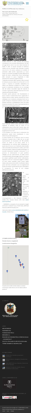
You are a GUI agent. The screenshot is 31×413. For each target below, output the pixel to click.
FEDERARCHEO (6, 330)
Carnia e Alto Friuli (13, 13)
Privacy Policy (9, 409)
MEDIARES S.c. (6, 335)
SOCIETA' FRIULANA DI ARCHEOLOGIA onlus (14, 341)
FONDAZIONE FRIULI (8, 333)
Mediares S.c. (21, 409)
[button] (21, 265)
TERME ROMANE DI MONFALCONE (12, 343)
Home (6, 13)
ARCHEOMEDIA (6, 328)
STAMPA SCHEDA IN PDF (9, 238)
